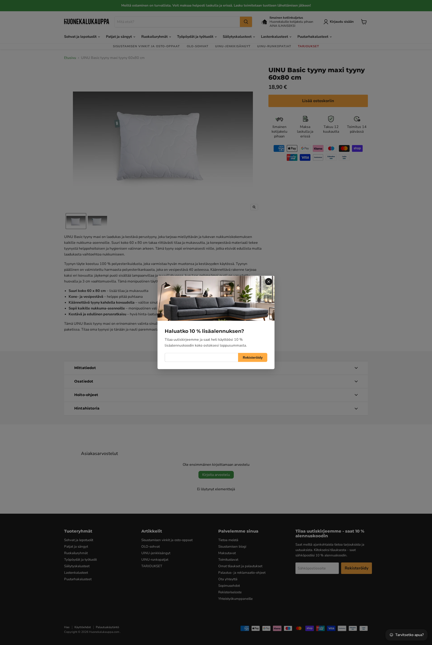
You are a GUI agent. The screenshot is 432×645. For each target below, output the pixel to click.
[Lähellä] (268, 281)
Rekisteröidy (253, 357)
